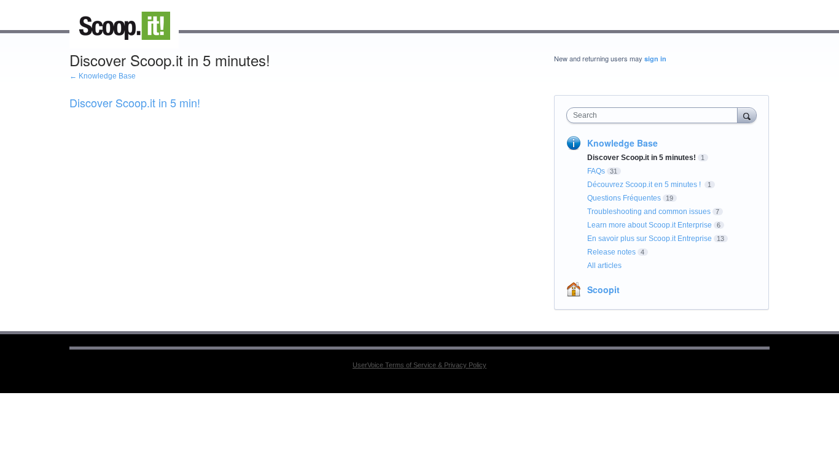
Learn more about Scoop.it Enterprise (649, 225)
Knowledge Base (622, 143)
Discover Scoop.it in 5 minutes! (641, 157)
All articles (604, 265)
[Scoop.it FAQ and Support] (124, 25)
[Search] (747, 115)
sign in (655, 58)
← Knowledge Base (102, 76)
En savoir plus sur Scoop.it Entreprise (649, 238)
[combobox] (655, 115)
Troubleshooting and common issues (649, 211)
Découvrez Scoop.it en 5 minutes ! (645, 184)
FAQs (596, 171)
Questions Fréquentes (624, 198)
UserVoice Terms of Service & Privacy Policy (419, 365)
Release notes (611, 252)
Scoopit (603, 289)
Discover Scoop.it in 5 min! (134, 102)
